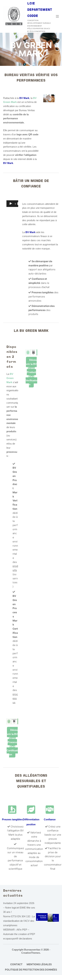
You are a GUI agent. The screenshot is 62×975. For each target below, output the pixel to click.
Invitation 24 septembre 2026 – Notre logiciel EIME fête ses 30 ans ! (19, 907)
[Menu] (57, 16)
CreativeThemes (30, 952)
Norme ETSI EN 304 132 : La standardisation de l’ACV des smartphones (19, 921)
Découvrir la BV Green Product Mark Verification (31, 372)
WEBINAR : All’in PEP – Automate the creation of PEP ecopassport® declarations (19, 934)
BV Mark (8, 163)
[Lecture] (10, 203)
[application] (12, 203)
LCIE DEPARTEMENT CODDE (39, 10)
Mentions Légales (39, 964)
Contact (16, 964)
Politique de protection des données (31, 969)
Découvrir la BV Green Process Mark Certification (12, 742)
